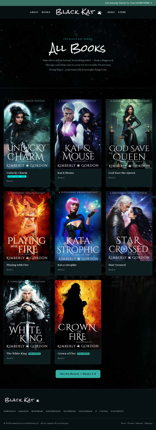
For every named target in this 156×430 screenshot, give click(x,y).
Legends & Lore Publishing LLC (25, 423)
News (111, 12)
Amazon (24, 411)
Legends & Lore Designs (57, 423)
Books (46, 12)
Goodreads (53, 411)
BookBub (37, 411)
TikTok (104, 411)
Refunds (139, 423)
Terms (123, 423)
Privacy (131, 423)
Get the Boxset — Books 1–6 (78, 374)
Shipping (148, 423)
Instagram (85, 411)
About (34, 12)
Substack (10, 411)
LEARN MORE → (144, 3)
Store (122, 12)
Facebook (70, 411)
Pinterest (117, 411)
